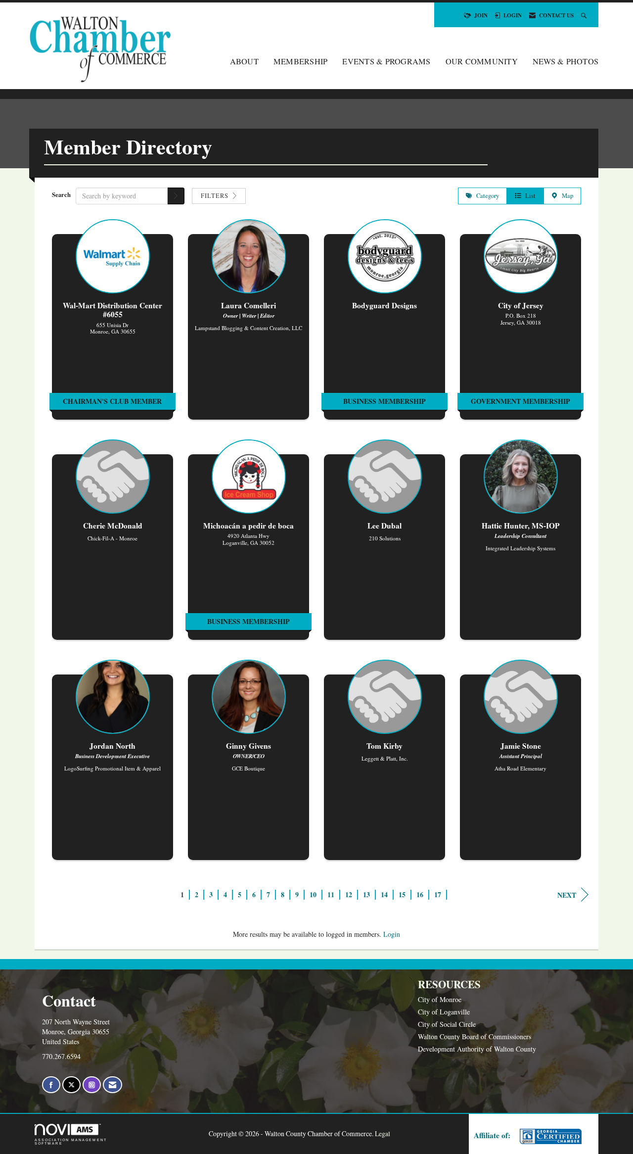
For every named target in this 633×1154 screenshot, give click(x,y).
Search (61, 194)
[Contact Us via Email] (112, 1085)
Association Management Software (71, 1141)
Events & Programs (386, 61)
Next (566, 895)
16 (419, 894)
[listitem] (113, 324)
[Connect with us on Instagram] (92, 1085)
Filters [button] (215, 196)
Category (485, 196)
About (244, 61)
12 (348, 894)
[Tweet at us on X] (71, 1085)
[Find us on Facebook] (51, 1085)
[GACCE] (549, 1136)
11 (330, 894)
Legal (382, 1133)
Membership (300, 61)
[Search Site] (584, 15)
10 (313, 894)
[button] (176, 196)
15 (402, 894)
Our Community (482, 61)
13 (366, 894)
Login (391, 934)
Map (565, 196)
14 (384, 894)
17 (437, 894)
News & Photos (565, 61)
